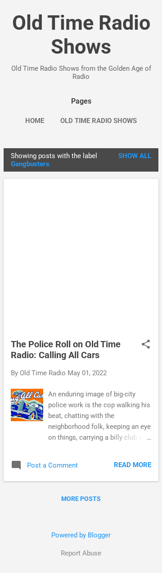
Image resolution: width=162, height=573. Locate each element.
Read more (132, 465)
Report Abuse (81, 553)
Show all (134, 156)
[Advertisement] (81, 262)
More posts (81, 498)
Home (34, 121)
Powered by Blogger (81, 535)
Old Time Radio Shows (81, 35)
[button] (145, 345)
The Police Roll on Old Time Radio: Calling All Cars (66, 349)
